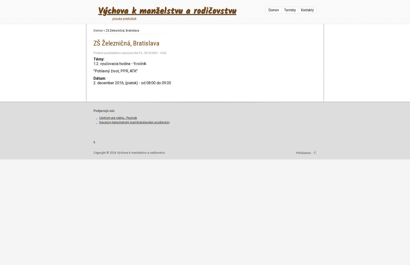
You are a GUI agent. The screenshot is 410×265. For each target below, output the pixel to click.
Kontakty (307, 10)
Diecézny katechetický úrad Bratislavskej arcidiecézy (134, 122)
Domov (273, 10)
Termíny (290, 10)
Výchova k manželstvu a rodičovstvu (167, 11)
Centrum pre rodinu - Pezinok (118, 118)
